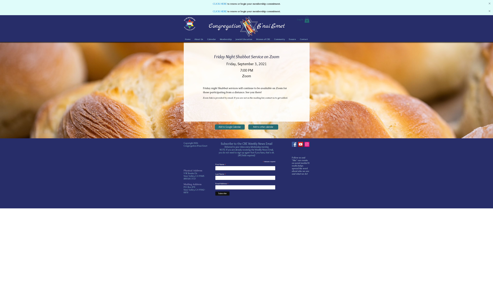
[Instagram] (306, 144)
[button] (306, 20)
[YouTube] (300, 144)
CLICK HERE (220, 3)
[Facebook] (294, 144)
